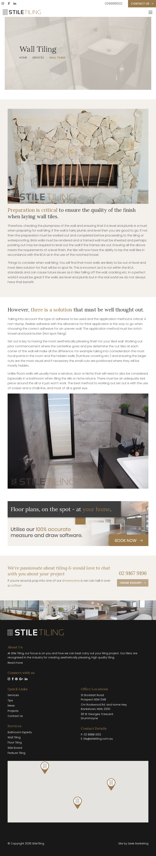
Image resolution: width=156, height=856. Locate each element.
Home (23, 57)
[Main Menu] (150, 12)
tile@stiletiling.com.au (98, 739)
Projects (13, 711)
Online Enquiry (131, 583)
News (11, 705)
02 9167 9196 (133, 573)
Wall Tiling (14, 737)
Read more (15, 663)
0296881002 (113, 3)
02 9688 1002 (92, 734)
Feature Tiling (16, 753)
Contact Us (140, 3)
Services (38, 57)
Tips (10, 700)
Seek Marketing (138, 843)
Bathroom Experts (20, 732)
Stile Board (15, 748)
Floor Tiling (15, 742)
